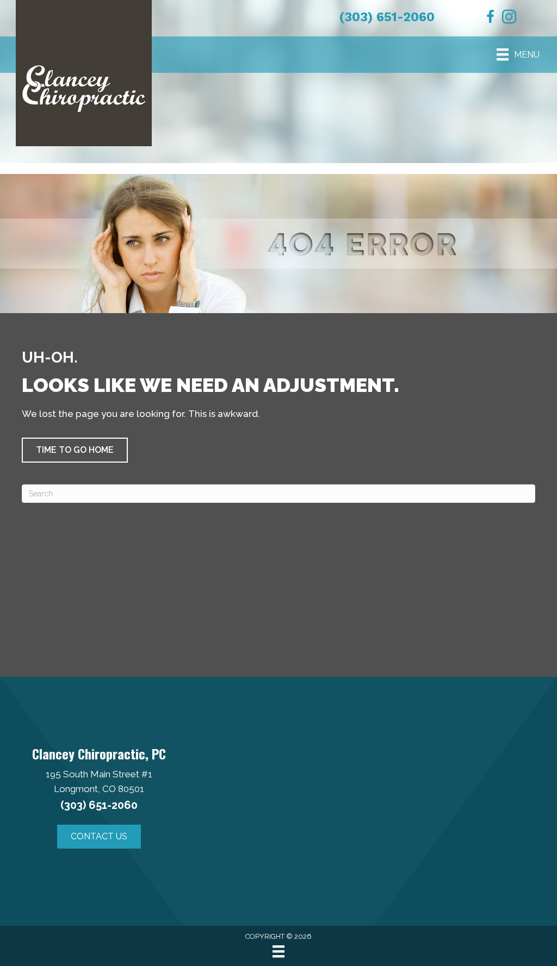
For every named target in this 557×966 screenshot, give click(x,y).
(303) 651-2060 (387, 17)
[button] (75, 450)
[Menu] (278, 951)
